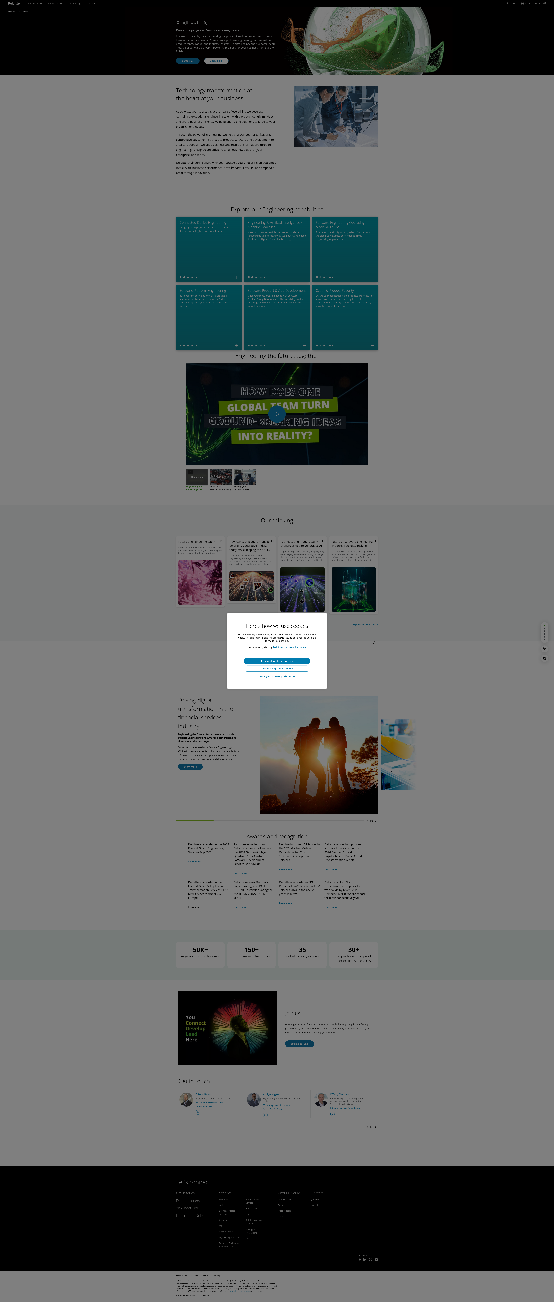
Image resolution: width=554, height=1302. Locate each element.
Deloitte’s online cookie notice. (289, 647)
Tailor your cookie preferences (277, 676)
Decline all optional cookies (277, 668)
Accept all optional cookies (277, 661)
